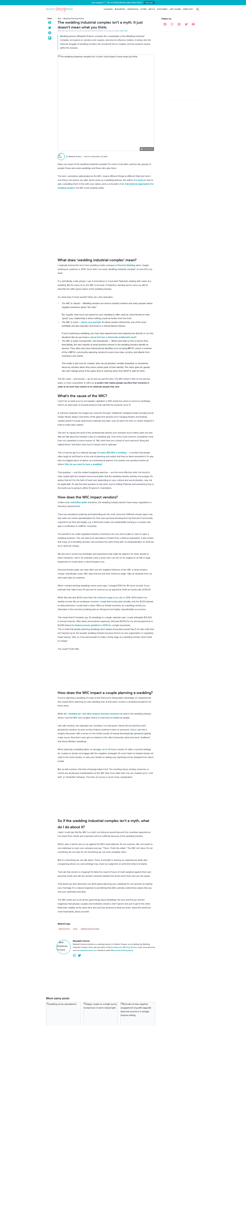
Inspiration (132, 9)
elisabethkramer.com (87, 950)
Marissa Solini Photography (122, 950)
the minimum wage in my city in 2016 (111, 597)
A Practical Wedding (125, 265)
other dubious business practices (103, 713)
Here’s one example (91, 322)
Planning (108, 9)
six (103, 749)
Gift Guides (175, 9)
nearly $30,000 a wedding (113, 452)
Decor (151, 9)
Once (133, 729)
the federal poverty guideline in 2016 (89, 625)
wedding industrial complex (90, 929)
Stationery (162, 9)
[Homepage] (59, 9)
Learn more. (124, 31)
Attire (143, 9)
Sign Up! (149, 2)
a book (139, 180)
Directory (188, 9)
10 (109, 749)
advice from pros (64, 929)
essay (75, 929)
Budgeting (120, 9)
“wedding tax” (75, 713)
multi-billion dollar (78, 502)
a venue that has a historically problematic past (111, 337)
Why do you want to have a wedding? (83, 464)
